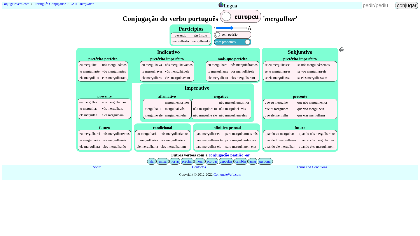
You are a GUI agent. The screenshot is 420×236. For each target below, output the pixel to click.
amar (252, 161)
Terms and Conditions (312, 167)
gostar (175, 161)
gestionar (265, 161)
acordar (212, 161)
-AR (74, 4)
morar (200, 161)
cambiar (240, 161)
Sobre (97, 167)
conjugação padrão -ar (229, 155)
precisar (187, 161)
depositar (226, 161)
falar (152, 161)
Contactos (199, 167)
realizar (163, 161)
